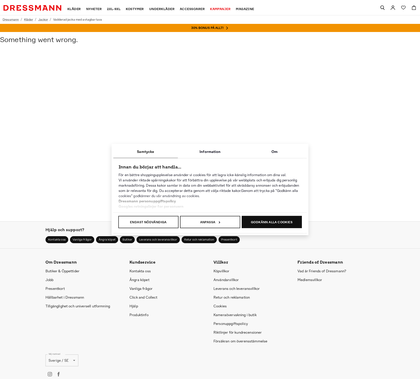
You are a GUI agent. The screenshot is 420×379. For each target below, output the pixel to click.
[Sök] (382, 7)
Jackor (43, 19)
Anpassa (207, 222)
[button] (57, 239)
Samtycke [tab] (145, 152)
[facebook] (58, 374)
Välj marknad (54, 354)
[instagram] (50, 374)
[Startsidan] (32, 8)
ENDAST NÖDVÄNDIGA (148, 222)
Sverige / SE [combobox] (59, 360)
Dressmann (11, 19)
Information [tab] (210, 152)
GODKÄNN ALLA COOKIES (271, 222)
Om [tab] (274, 152)
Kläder (28, 19)
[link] (393, 7)
